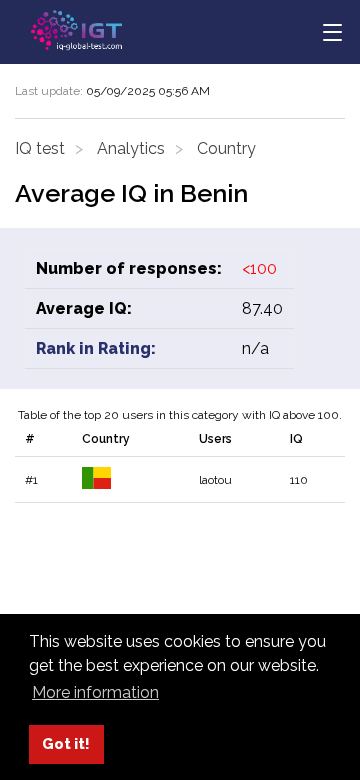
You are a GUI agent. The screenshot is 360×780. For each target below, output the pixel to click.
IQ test (40, 148)
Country (226, 148)
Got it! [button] (66, 743)
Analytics (131, 148)
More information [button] (95, 692)
